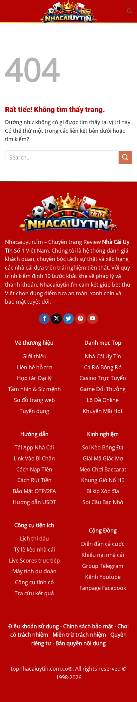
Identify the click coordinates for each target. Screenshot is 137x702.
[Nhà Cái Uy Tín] (68, 11)
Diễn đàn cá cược (102, 544)
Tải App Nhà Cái (34, 447)
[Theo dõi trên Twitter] (68, 319)
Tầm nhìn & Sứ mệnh (34, 389)
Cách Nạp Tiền (34, 469)
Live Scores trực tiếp (34, 560)
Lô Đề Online (103, 400)
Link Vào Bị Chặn (34, 458)
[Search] (129, 11)
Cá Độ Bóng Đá (103, 367)
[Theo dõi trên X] (56, 319)
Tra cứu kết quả (34, 593)
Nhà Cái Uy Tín (103, 356)
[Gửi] (125, 157)
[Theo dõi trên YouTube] (92, 319)
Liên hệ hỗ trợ (34, 367)
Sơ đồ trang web (34, 400)
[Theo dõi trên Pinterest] (80, 319)
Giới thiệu (34, 356)
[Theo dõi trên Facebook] (44, 319)
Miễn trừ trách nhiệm (79, 634)
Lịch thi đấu (34, 538)
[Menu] (9, 11)
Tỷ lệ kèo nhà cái (34, 549)
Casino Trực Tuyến (102, 378)
